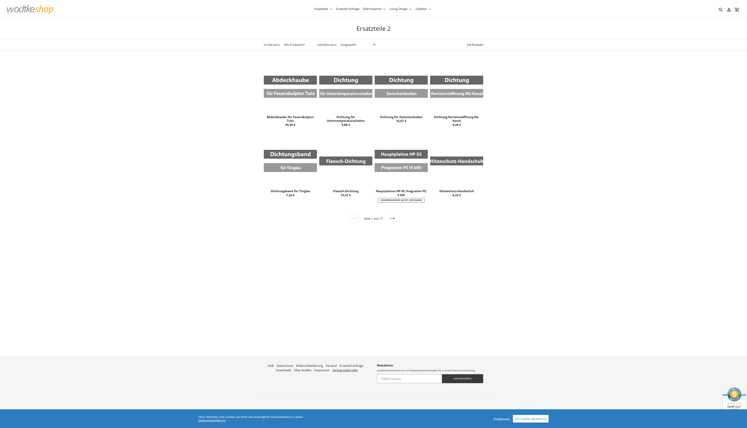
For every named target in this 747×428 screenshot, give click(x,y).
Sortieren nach (326, 45)
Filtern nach (272, 45)
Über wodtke (302, 370)
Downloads (283, 370)
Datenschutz (285, 366)
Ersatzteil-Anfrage (351, 366)
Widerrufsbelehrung (309, 366)
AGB (271, 366)
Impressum (322, 370)
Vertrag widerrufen (345, 370)
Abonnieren (463, 378)
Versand (331, 366)
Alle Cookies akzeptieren (531, 419)
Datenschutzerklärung (464, 370)
